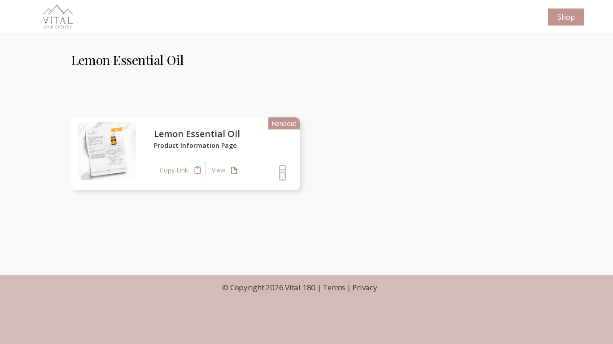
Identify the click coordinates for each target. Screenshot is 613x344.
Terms (334, 287)
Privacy (364, 287)
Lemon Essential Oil (197, 134)
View (219, 170)
